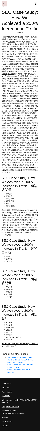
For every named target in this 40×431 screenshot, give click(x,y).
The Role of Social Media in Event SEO (21, 357)
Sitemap (5, 417)
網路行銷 (28, 116)
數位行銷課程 (29, 227)
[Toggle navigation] (35, 4)
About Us (5, 425)
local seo (11, 42)
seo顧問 (4, 74)
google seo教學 (16, 59)
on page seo (19, 71)
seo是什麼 (10, 54)
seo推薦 (25, 59)
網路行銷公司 (29, 91)
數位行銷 (12, 86)
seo (34, 71)
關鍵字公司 (28, 71)
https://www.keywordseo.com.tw (13, 413)
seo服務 (29, 51)
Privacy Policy (7, 421)
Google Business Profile (10, 407)
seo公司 (13, 135)
